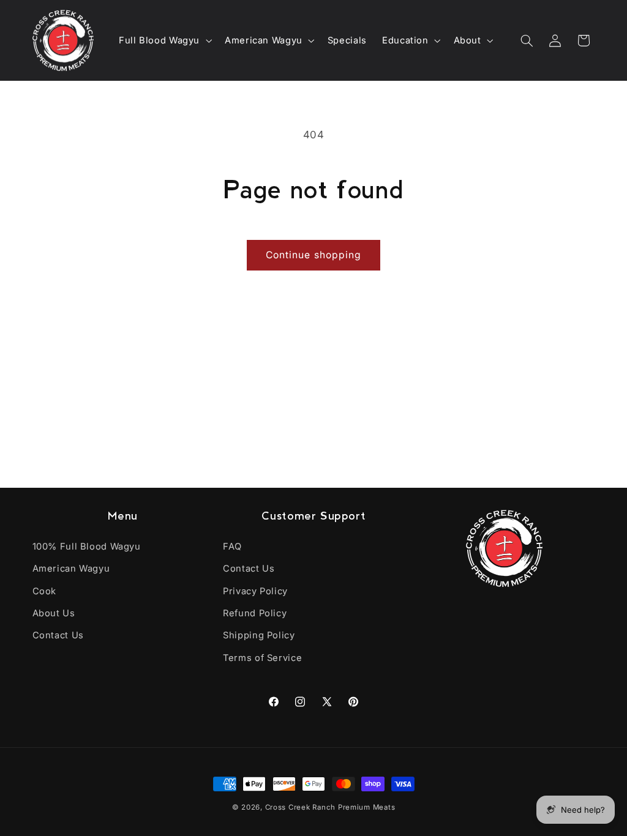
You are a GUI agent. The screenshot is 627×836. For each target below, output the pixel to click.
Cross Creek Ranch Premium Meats (330, 807)
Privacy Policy (255, 591)
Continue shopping (313, 255)
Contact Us (58, 635)
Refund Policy (255, 613)
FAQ (232, 546)
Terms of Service (262, 657)
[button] (164, 40)
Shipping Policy (259, 635)
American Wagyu (71, 568)
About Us (53, 613)
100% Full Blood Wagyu (86, 546)
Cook (44, 591)
